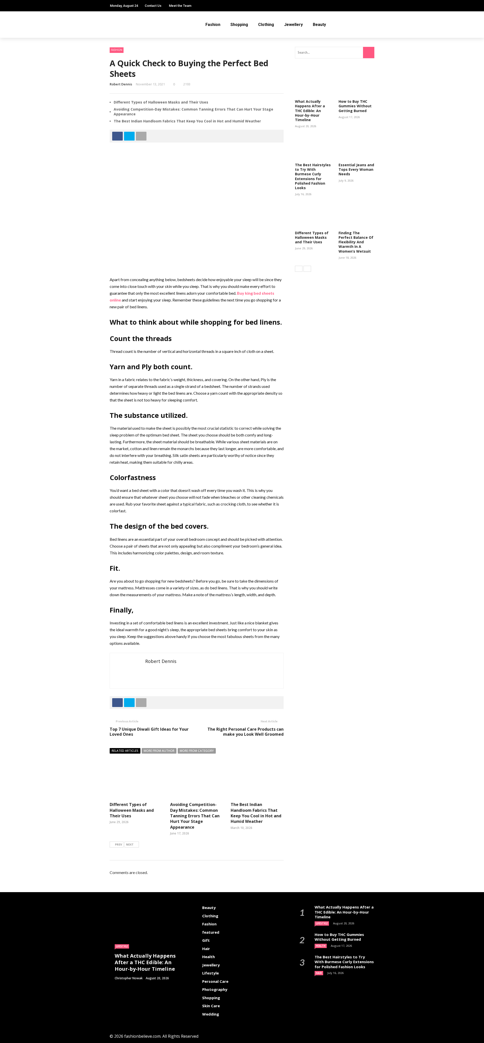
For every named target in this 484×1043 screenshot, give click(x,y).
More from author (159, 751)
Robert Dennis (121, 84)
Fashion (212, 24)
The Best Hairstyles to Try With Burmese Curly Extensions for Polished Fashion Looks (313, 176)
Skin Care (211, 1005)
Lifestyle (122, 946)
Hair (206, 948)
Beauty (319, 24)
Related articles (125, 751)
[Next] (307, 269)
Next (130, 844)
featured (210, 932)
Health (208, 956)
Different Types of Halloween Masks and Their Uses (161, 102)
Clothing (266, 24)
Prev (118, 844)
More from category (197, 751)
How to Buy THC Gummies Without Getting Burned (355, 106)
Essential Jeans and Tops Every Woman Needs (356, 169)
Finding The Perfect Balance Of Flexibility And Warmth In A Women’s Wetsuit (356, 242)
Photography (214, 989)
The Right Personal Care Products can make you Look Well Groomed (245, 731)
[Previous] (298, 269)
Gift (206, 940)
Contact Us (153, 6)
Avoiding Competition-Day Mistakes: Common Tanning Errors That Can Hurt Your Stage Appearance (193, 111)
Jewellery (293, 24)
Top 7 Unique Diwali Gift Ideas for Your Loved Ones (149, 731)
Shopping (239, 24)
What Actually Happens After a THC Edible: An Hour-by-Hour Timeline (310, 110)
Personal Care (215, 981)
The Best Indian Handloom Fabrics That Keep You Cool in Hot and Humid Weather (187, 121)
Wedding (210, 1014)
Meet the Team (180, 6)
